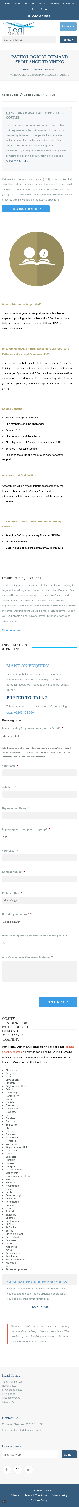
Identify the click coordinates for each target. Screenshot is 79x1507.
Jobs (34, 9)
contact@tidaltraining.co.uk (25, 1430)
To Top (4, 1501)
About (17, 4)
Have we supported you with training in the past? (34, 935)
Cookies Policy (39, 1500)
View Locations (11, 630)
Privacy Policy (59, 1495)
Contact (43, 9)
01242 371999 (39, 16)
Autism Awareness (16, 541)
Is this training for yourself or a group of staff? (32, 728)
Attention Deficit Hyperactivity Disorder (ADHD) (33, 535)
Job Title (8, 787)
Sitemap (15, 1495)
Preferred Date (12, 893)
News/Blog (54, 4)
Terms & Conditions (36, 1495)
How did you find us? (16, 914)
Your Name (10, 765)
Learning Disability (43, 69)
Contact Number (13, 871)
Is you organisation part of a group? (26, 829)
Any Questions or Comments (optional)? (27, 956)
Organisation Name (15, 808)
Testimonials (68, 4)
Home (7, 4)
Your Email (10, 850)
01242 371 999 (19, 160)
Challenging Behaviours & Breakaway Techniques (34, 547)
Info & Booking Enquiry (26, 208)
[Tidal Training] (19, 29)
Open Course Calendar (34, 4)
